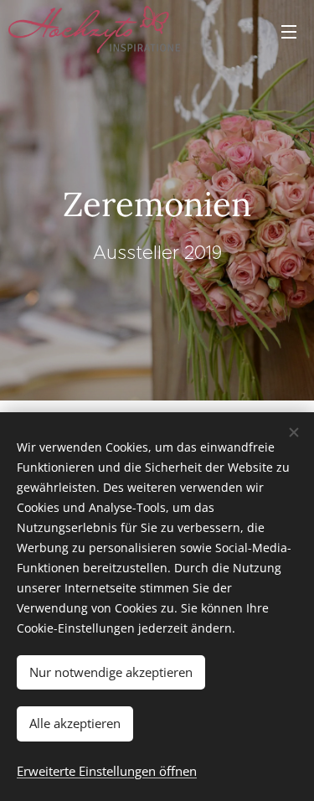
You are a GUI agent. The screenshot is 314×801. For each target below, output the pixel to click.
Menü (289, 31)
